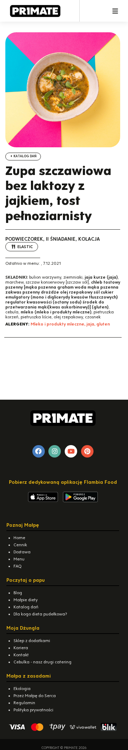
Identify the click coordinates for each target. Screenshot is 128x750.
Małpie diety (26, 599)
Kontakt (21, 654)
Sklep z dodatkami (32, 640)
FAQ (17, 566)
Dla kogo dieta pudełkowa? (40, 614)
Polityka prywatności (33, 709)
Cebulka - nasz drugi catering (42, 661)
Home (19, 537)
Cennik (20, 544)
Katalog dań (25, 156)
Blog (18, 592)
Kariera (21, 647)
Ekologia (22, 688)
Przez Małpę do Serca (35, 695)
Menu (19, 559)
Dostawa (22, 551)
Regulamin (24, 702)
